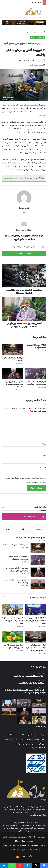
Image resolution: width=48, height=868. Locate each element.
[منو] (3, 12)
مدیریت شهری (33, 845)
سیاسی (42, 845)
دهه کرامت (11, 735)
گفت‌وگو (11, 849)
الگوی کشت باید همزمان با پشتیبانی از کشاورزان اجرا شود (12, 620)
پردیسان (42, 744)
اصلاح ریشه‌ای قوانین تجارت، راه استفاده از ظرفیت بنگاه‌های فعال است (35, 648)
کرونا (26, 125)
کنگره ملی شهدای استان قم (26, 744)
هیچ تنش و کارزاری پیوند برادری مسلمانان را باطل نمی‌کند (13, 384)
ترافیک (21, 735)
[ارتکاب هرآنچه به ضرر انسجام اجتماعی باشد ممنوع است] (39, 720)
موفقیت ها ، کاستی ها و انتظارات (13, 359)
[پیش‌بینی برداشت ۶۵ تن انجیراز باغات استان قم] (12, 636)
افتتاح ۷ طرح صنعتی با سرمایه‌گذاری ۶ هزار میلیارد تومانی (36, 620)
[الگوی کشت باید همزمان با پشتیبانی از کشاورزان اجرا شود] (12, 609)
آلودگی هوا (41, 735)
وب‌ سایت (42, 467)
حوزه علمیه (21, 849)
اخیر (23, 529)
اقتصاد (29, 849)
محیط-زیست (18, 739)
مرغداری (7, 739)
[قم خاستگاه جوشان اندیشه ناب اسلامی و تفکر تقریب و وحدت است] (39, 711)
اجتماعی (30, 32)
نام (44, 444)
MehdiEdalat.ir (21, 841)
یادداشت (36, 849)
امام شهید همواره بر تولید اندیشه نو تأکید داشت (23, 2)
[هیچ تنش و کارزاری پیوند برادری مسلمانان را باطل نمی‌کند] (12, 373)
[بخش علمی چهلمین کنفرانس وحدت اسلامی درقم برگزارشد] (9, 703)
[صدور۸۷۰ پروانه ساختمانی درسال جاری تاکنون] (24, 720)
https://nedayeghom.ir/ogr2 (15, 178)
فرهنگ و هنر (21, 845)
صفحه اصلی (39, 32)
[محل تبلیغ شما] (24, 22)
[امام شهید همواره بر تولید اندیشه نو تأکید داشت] (38, 584)
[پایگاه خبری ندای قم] (33, 11)
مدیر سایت (38, 61)
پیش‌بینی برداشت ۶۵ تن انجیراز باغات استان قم (13, 646)
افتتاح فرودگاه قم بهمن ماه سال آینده (36, 346)
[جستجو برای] (44, 12)
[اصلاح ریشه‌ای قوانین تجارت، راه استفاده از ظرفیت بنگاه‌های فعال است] (35, 636)
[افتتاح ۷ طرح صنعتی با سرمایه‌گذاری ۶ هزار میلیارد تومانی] (35, 609)
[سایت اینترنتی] (24, 212)
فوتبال (29, 739)
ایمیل (43, 455)
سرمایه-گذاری (40, 739)
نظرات (8, 529)
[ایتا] (17, 857)
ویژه (32, 37)
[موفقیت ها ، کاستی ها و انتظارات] (12, 349)
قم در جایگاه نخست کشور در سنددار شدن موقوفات (36, 383)
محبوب (39, 529)
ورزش (5, 845)
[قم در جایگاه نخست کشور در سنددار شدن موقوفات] (35, 373)
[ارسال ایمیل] (33, 61)
